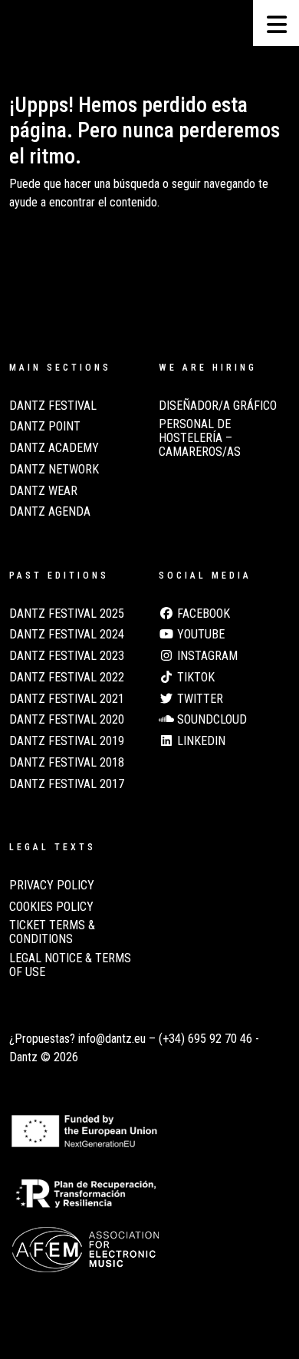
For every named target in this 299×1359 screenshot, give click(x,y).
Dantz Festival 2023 (66, 656)
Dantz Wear (43, 491)
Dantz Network (54, 470)
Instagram (206, 656)
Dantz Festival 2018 (66, 763)
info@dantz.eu (112, 1038)
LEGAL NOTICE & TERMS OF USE (70, 965)
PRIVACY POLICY (51, 885)
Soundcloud (210, 720)
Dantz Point (44, 427)
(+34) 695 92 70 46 (205, 1038)
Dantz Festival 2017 (66, 784)
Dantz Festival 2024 (66, 635)
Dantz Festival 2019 (66, 741)
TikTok (194, 677)
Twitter (198, 699)
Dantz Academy (54, 448)
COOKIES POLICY (51, 907)
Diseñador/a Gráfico (218, 406)
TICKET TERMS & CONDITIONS (52, 932)
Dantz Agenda (49, 512)
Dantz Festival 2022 (66, 677)
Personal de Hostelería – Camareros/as (200, 437)
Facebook (202, 614)
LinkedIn (199, 741)
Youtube (199, 635)
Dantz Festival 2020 (66, 720)
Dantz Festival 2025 (66, 614)
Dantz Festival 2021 (66, 699)
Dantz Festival (53, 406)
